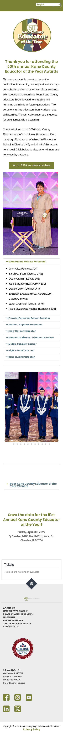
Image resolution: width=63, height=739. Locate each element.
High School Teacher (21, 350)
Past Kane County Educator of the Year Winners (33, 485)
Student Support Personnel (25, 324)
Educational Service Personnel (27, 261)
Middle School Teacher (22, 344)
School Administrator (21, 356)
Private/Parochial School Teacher (29, 318)
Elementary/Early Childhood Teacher (31, 337)
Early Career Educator (22, 331)
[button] (31, 262)
